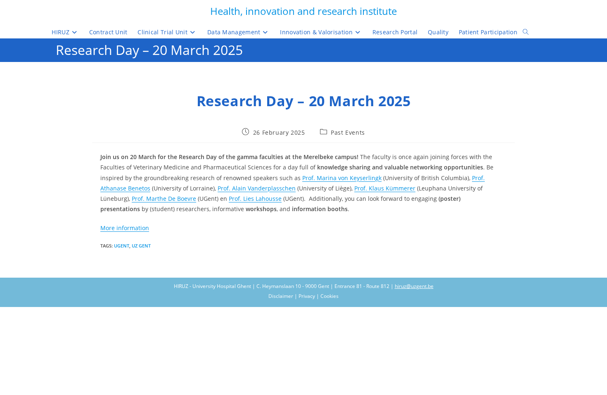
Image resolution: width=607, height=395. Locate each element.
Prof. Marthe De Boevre (164, 198)
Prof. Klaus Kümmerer (384, 188)
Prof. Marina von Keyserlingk (342, 178)
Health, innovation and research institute (303, 11)
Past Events (348, 132)
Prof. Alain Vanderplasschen (257, 188)
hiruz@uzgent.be (414, 286)
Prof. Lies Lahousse (255, 198)
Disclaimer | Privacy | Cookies (303, 296)
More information (124, 228)
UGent (121, 246)
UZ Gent (141, 246)
